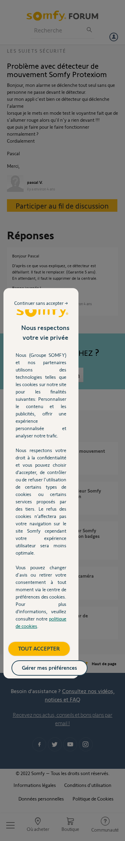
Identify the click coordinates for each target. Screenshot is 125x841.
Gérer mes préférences (49, 667)
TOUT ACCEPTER (39, 648)
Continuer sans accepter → (41, 303)
